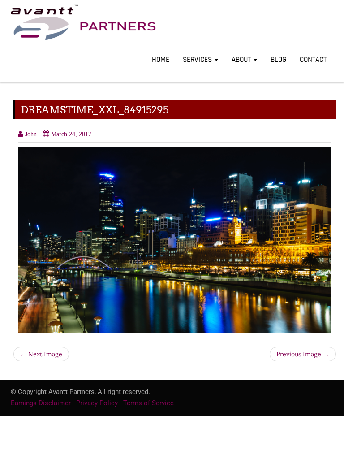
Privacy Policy (97, 403)
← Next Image (41, 354)
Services (198, 60)
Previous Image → (302, 354)
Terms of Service (148, 403)
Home (160, 60)
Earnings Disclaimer (41, 403)
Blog (278, 60)
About (242, 60)
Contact (313, 60)
